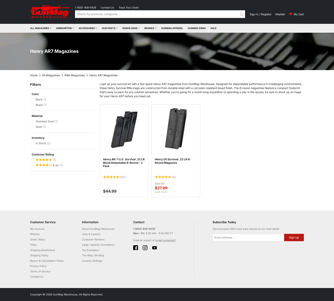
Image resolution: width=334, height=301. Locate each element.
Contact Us (107, 7)
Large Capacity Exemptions (98, 244)
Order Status (37, 239)
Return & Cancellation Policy (47, 260)
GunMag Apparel (172, 28)
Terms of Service (40, 271)
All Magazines (39, 28)
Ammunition (64, 28)
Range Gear (129, 28)
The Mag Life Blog (93, 255)
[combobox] (160, 14)
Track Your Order (129, 7)
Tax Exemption (90, 250)
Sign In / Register (260, 14)
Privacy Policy (38, 266)
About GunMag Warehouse (98, 228)
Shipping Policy (39, 255)
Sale (213, 28)
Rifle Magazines (75, 75)
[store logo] (50, 12)
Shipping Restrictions (42, 250)
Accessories (87, 28)
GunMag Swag (197, 28)
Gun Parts (108, 28)
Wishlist (280, 14)
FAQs (33, 244)
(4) (174, 177)
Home (33, 75)
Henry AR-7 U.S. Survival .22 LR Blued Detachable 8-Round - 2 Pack (124, 163)
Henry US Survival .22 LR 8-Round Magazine (173, 161)
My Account (37, 228)
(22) (123, 177)
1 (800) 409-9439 (85, 7)
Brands (149, 28)
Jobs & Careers (91, 234)
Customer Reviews (93, 239)
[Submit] (242, 14)
